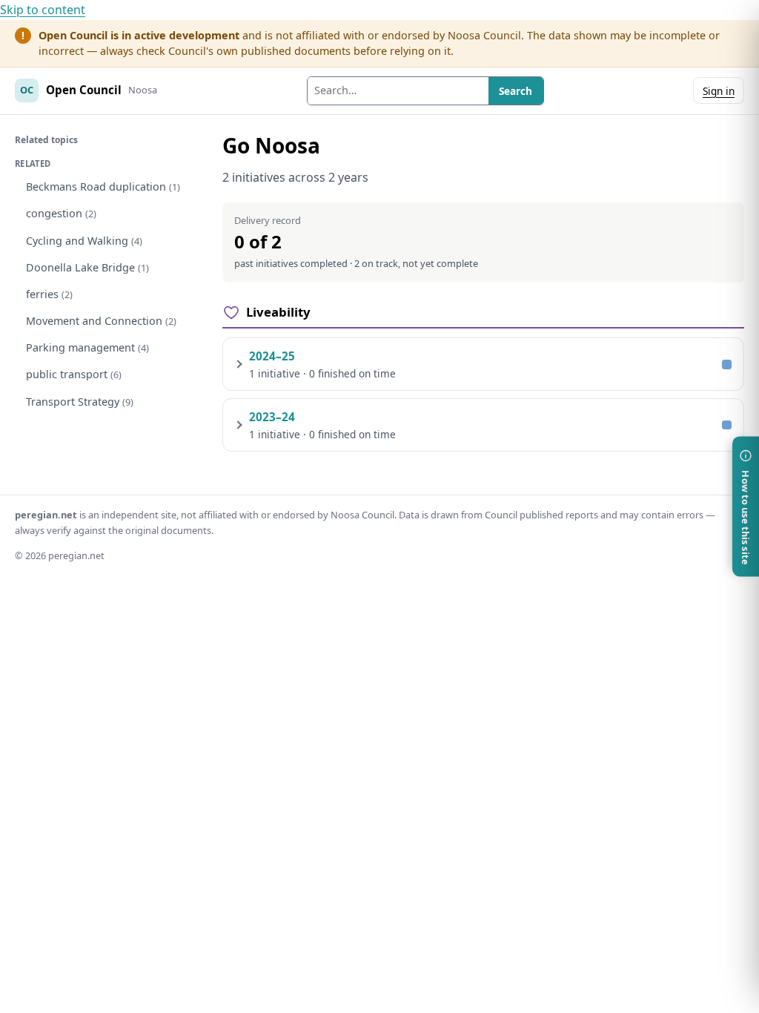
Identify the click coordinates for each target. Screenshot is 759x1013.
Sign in (719, 91)
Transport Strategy (79, 402)
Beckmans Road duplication (103, 186)
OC (26, 89)
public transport (74, 374)
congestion (61, 213)
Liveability (278, 311)
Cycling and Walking (84, 241)
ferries (49, 294)
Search (515, 91)
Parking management (87, 347)
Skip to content (42, 9)
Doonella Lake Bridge (87, 267)
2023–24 (272, 416)
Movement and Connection (101, 321)
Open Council (84, 89)
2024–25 (272, 356)
